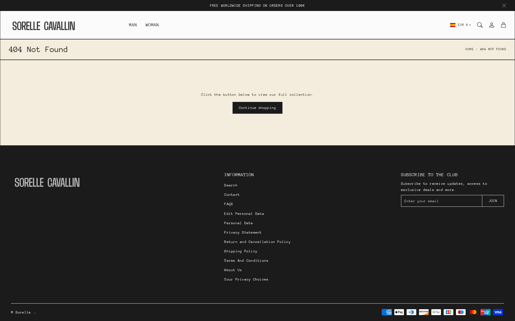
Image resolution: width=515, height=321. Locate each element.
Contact (232, 195)
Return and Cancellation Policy (257, 242)
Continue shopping (257, 108)
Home (470, 49)
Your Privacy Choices (246, 279)
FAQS (228, 204)
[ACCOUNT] (492, 25)
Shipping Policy (241, 251)
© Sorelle (21, 312)
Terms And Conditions (246, 261)
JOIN (493, 201)
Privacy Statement (243, 232)
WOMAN (152, 24)
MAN (133, 24)
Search (231, 185)
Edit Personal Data (244, 214)
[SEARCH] (480, 25)
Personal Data (238, 223)
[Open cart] (503, 25)
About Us (233, 270)
